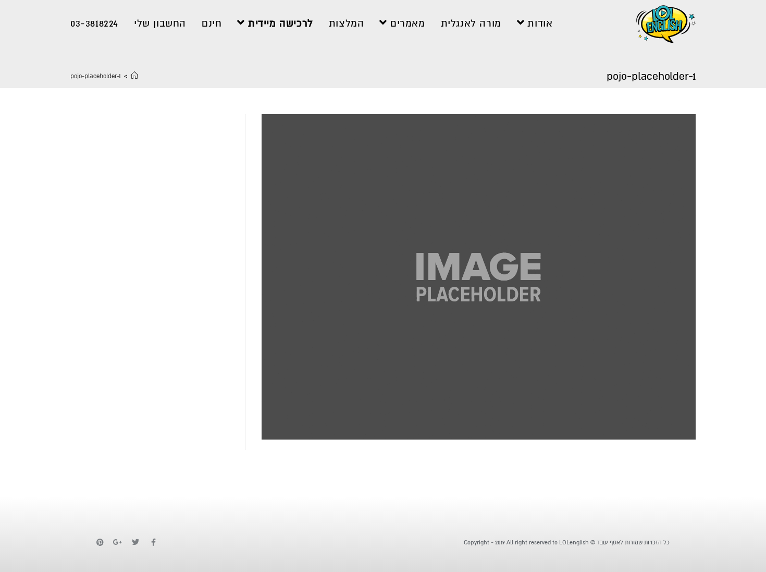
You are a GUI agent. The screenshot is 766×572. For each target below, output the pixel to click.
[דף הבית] (134, 76)
